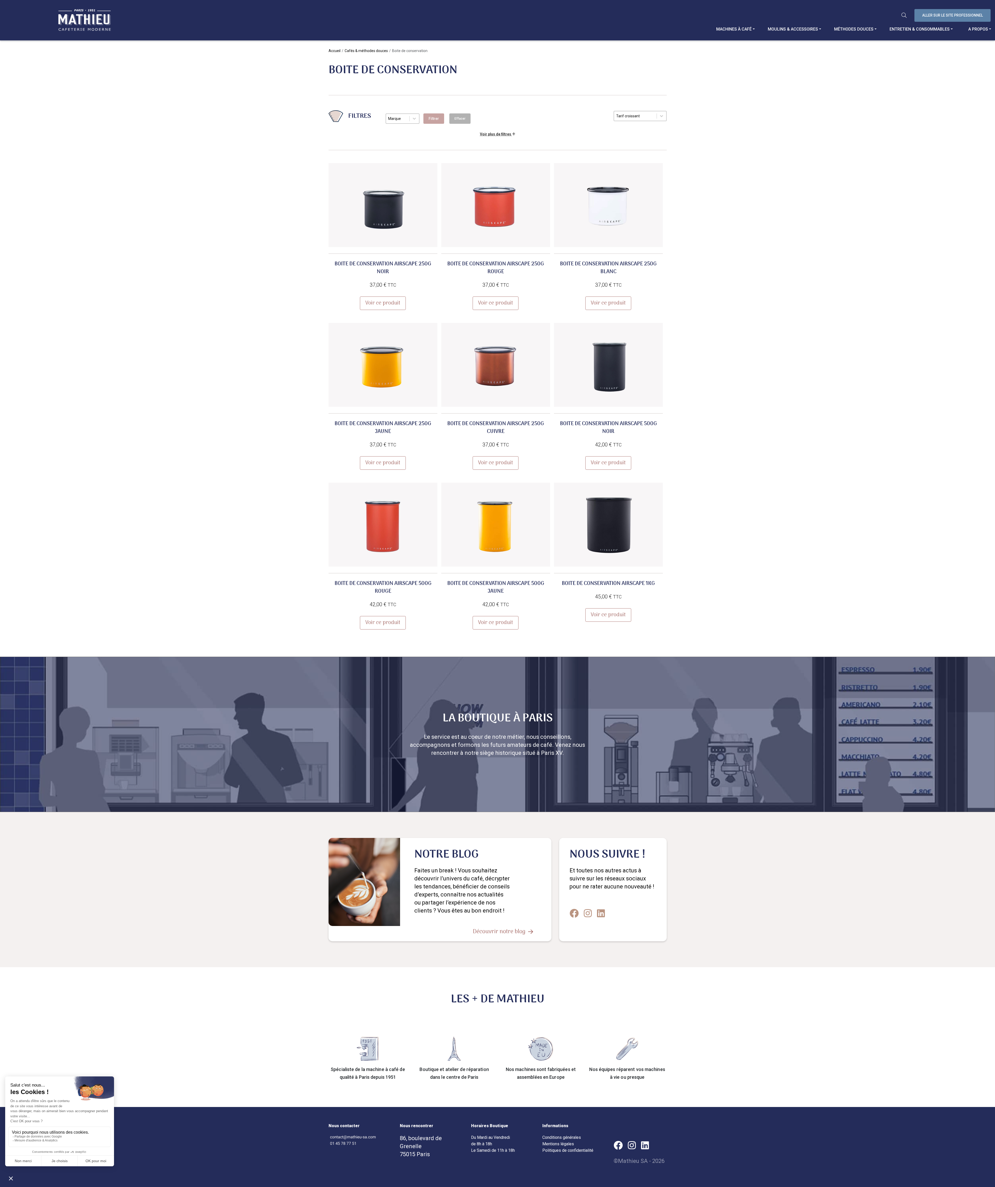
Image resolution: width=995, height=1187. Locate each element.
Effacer (459, 118)
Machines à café (734, 29)
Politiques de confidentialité (567, 1150)
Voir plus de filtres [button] (496, 134)
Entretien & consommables (920, 29)
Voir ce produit (382, 303)
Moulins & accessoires (793, 29)
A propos (978, 29)
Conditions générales (561, 1137)
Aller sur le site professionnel (952, 15)
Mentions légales (558, 1143)
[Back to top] (987, 1164)
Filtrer (434, 119)
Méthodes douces (853, 29)
